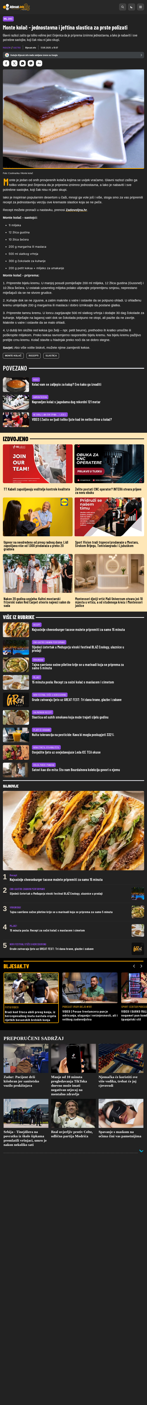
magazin (7, 47)
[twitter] (14, 63)
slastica (51, 355)
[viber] (31, 63)
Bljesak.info (30, 47)
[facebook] (6, 63)
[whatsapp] (22, 63)
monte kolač (13, 355)
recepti (33, 355)
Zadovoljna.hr (76, 210)
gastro (17, 47)
